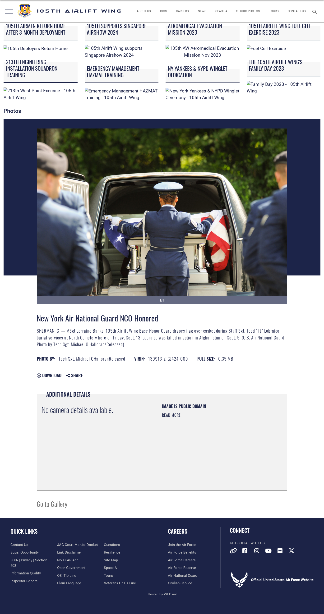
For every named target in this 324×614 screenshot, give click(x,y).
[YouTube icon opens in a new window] (268, 550)
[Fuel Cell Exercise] (266, 48)
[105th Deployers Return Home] (36, 48)
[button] (7, 11)
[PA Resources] (233, 550)
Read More (172, 415)
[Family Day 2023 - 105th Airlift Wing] (284, 87)
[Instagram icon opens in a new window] (256, 550)
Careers (177, 531)
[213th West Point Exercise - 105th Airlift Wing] (41, 94)
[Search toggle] (315, 11)
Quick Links (23, 531)
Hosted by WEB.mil (162, 594)
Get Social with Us (247, 543)
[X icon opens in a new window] (291, 550)
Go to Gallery (52, 504)
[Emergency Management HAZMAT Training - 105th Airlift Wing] (122, 94)
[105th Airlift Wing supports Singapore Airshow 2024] (122, 51)
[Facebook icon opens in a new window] (245, 550)
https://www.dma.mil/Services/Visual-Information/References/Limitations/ (217, 452)
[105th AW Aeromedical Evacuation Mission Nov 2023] (203, 51)
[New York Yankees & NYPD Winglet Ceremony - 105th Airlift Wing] (203, 94)
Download (51, 375)
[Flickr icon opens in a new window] (279, 550)
